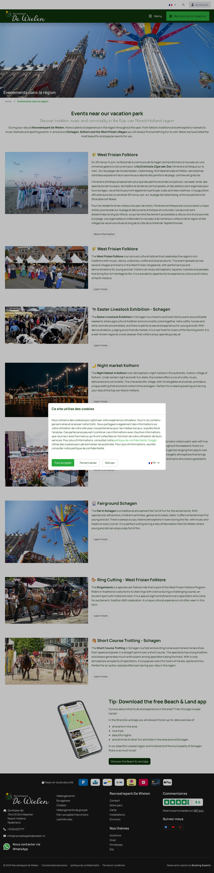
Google (152, 440)
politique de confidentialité (130, 440)
